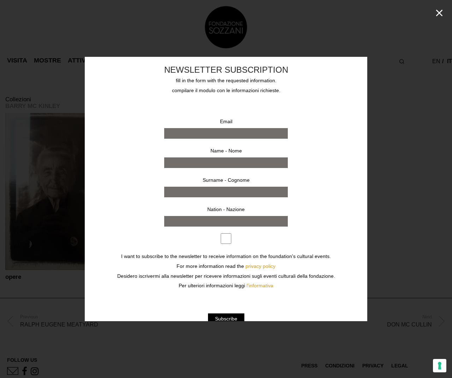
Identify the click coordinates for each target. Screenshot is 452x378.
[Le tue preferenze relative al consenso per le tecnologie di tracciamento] (439, 365)
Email (226, 121)
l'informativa (259, 285)
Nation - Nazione (226, 209)
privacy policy (260, 266)
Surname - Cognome (226, 180)
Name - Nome (226, 151)
